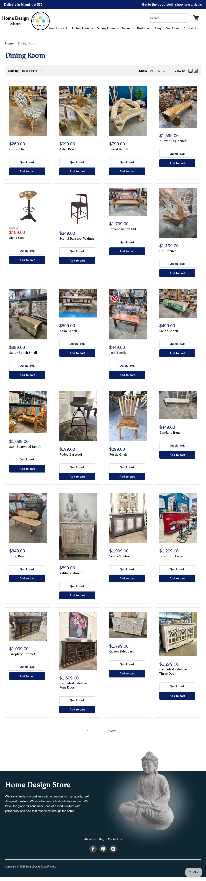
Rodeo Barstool (70, 454)
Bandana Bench (170, 432)
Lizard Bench (118, 149)
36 (158, 70)
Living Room (81, 28)
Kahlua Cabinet (70, 573)
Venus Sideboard (121, 556)
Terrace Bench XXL (123, 229)
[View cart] (196, 18)
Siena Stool (17, 238)
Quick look (27, 162)
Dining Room (106, 28)
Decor (126, 28)
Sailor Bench (168, 331)
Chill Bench (168, 251)
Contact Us (191, 28)
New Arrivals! (58, 28)
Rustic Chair (118, 454)
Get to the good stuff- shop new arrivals (172, 4)
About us (90, 839)
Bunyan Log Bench (173, 141)
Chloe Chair (18, 149)
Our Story (172, 28)
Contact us (115, 839)
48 (164, 70)
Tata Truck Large (171, 556)
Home (9, 43)
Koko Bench (68, 331)
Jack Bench (117, 353)
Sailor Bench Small (23, 353)
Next (112, 731)
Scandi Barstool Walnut (76, 238)
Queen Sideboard (121, 651)
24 (151, 70)
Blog (157, 28)
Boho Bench (18, 556)
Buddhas (143, 28)
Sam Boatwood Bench (25, 447)
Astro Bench (68, 149)
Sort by (13, 70)
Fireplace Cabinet (22, 654)
